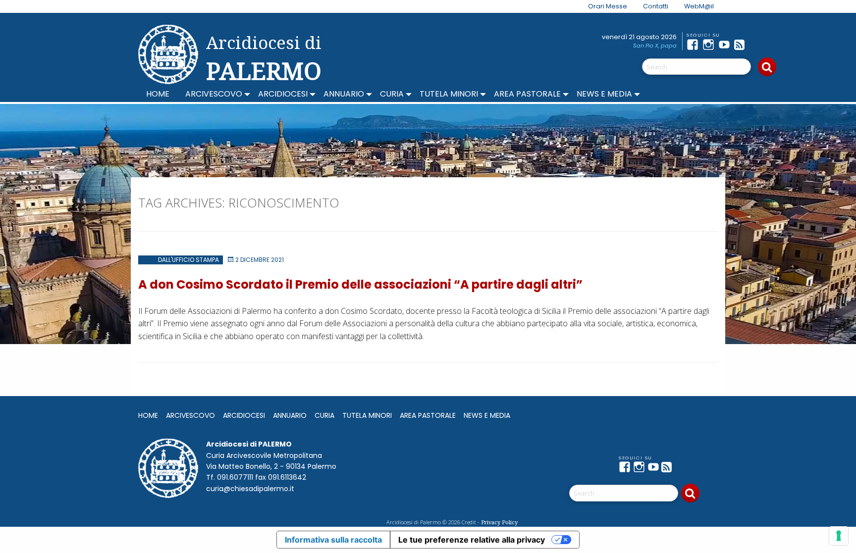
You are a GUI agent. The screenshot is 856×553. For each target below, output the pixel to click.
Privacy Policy (499, 522)
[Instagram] (710, 44)
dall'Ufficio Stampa (188, 259)
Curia (392, 94)
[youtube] (726, 44)
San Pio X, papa (655, 46)
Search (767, 67)
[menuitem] (601, 6)
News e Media (604, 94)
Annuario (343, 94)
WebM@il (699, 6)
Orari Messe (607, 6)
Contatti (655, 6)
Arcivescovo (213, 94)
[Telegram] (758, 44)
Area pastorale (527, 94)
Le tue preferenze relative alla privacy (471, 540)
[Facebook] (694, 44)
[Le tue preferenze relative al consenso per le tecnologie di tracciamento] (838, 535)
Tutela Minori (449, 94)
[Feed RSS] (742, 44)
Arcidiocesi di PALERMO (263, 58)
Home (157, 94)
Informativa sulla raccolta (333, 540)
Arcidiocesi (283, 94)
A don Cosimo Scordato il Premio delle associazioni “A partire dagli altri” (360, 284)
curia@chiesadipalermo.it (250, 489)
